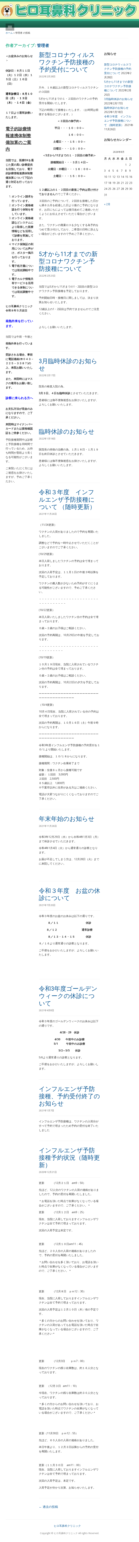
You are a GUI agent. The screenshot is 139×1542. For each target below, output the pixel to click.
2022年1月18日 (47, 438)
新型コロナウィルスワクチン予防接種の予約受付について (67, 62)
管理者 (43, 45)
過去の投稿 (48, 1507)
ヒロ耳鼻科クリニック (67, 1526)
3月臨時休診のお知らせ (118, 99)
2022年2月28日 (47, 76)
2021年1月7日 (46, 1110)
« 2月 (107, 204)
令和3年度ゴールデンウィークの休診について (68, 996)
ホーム (9, 32)
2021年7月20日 (47, 905)
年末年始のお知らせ (66, 818)
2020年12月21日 (48, 1172)
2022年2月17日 (47, 375)
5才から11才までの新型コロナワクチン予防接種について (68, 261)
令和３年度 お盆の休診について (69, 894)
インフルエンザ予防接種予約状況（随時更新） (69, 1158)
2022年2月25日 (47, 275)
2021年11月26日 (48, 513)
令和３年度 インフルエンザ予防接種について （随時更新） (67, 499)
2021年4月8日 (46, 1010)
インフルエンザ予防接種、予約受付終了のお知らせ (69, 1096)
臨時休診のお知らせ (66, 431)
